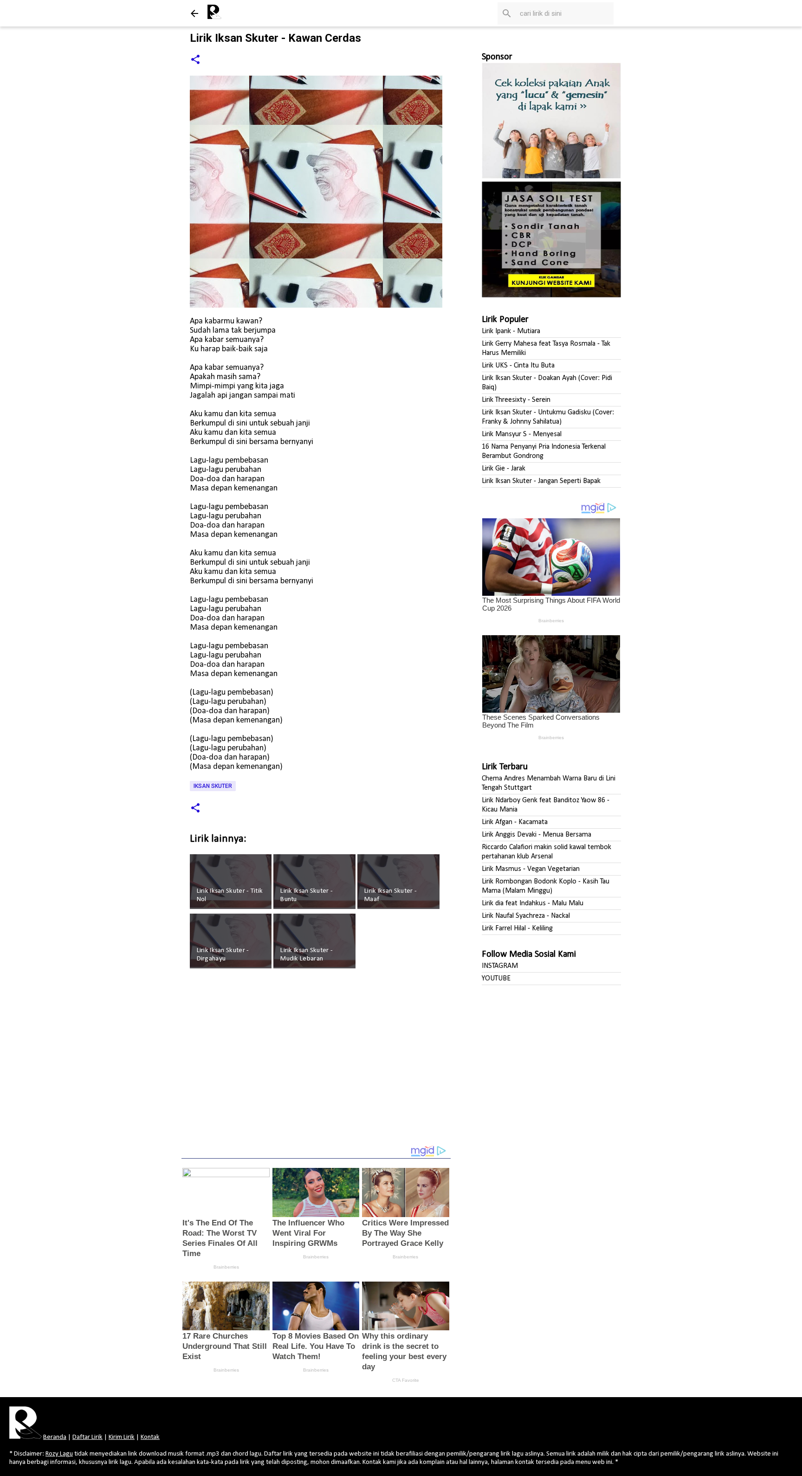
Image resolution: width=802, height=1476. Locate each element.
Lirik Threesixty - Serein (516, 400)
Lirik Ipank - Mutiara (511, 331)
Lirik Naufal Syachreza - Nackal (526, 916)
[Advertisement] (316, 1063)
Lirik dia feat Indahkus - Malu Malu (532, 903)
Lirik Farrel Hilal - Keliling (517, 928)
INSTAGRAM (500, 966)
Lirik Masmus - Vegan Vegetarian (531, 869)
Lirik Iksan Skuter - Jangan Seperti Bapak (541, 481)
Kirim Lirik (122, 1437)
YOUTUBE (496, 978)
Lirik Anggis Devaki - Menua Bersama (536, 834)
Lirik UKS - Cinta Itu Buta (518, 365)
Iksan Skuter (213, 786)
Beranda (54, 1437)
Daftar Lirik (87, 1437)
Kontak (150, 1437)
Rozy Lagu (59, 1453)
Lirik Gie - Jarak (503, 468)
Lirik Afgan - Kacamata (515, 822)
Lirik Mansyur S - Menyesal (522, 434)
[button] (195, 60)
